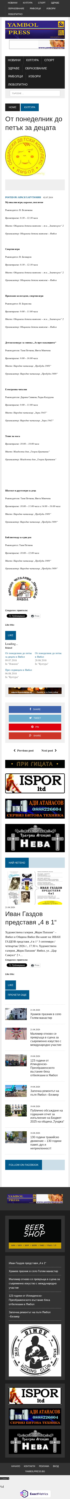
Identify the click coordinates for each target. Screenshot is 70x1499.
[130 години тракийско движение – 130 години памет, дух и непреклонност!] (16, 1141)
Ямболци (35, 8)
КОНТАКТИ (29, 1466)
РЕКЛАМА (44, 1466)
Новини (12, 3)
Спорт (41, 3)
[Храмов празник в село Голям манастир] (16, 1018)
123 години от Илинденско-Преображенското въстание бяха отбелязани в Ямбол (44, 1068)
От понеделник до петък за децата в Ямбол (18, 654)
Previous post (25, 750)
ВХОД (56, 1466)
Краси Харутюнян (29, 197)
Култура (27, 3)
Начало (15, 1466)
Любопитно (15, 14)
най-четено (17, 862)
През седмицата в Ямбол (18, 670)
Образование (16, 8)
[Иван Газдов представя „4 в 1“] (35, 902)
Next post (47, 750)
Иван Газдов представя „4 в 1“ (27, 1263)
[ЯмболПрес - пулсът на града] (35, 30)
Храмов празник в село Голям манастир (33, 1271)
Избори (50, 8)
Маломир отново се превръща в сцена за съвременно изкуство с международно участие (34, 1283)
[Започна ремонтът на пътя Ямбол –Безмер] (16, 1094)
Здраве (55, 3)
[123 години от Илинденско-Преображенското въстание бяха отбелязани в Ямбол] (16, 1064)
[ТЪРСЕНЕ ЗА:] (35, 93)
